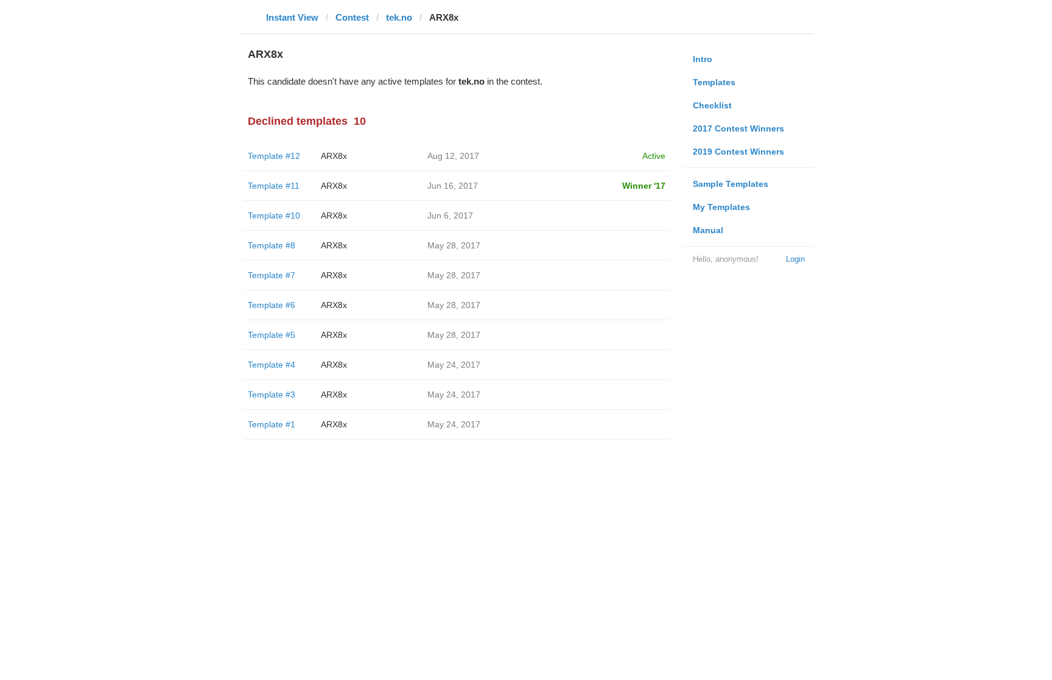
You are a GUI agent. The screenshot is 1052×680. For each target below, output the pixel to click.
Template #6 (271, 305)
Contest (352, 17)
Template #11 (274, 186)
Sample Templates (730, 184)
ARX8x (334, 156)
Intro (702, 59)
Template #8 (271, 245)
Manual (708, 230)
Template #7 (271, 275)
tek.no (399, 17)
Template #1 (271, 424)
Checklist (712, 105)
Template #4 (271, 365)
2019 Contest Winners (738, 151)
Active (653, 156)
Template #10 (274, 215)
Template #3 (271, 394)
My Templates (721, 207)
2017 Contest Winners (738, 128)
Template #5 (271, 335)
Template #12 (274, 156)
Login (795, 259)
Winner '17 (643, 186)
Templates (714, 82)
